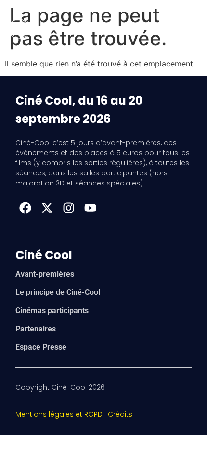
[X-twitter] (46, 207)
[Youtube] (90, 207)
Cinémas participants (52, 310)
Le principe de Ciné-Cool (57, 292)
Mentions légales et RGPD (59, 414)
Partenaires (35, 328)
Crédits (120, 414)
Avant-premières (44, 273)
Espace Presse (40, 347)
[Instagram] (68, 207)
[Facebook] (25, 207)
